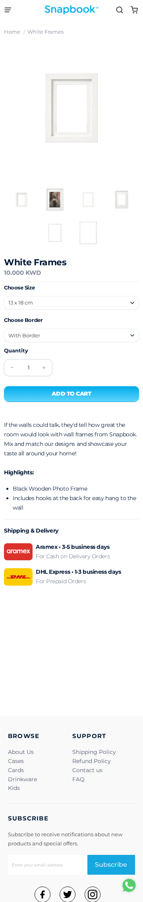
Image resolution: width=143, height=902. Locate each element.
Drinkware (22, 779)
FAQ (78, 779)
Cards (16, 770)
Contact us (87, 770)
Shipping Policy (94, 751)
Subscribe (111, 864)
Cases (16, 761)
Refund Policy (91, 761)
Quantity (16, 350)
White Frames (45, 32)
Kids (14, 788)
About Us (21, 751)
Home (12, 32)
